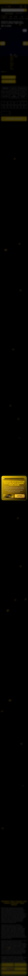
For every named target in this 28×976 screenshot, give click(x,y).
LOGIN (8, 496)
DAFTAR (19, 496)
